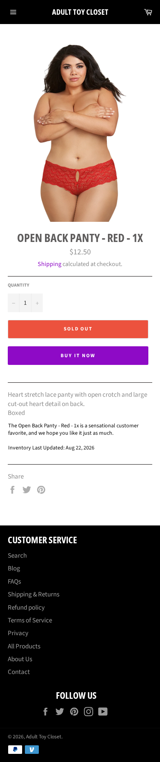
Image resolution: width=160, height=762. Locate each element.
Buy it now (78, 355)
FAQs (14, 581)
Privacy (18, 633)
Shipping (49, 264)
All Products (24, 646)
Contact (19, 672)
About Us (20, 659)
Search (17, 555)
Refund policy (26, 607)
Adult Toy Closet (80, 12)
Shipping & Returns (33, 594)
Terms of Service (30, 620)
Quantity (18, 285)
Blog (14, 568)
